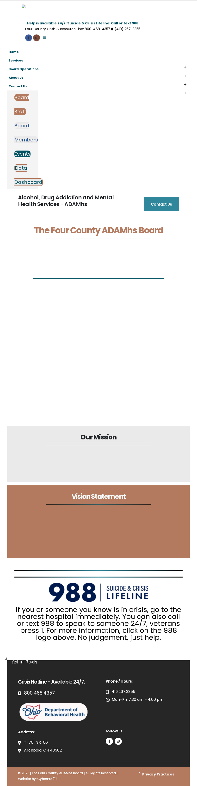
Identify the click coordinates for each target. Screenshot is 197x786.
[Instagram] (36, 37)
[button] (185, 67)
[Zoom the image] (54, 704)
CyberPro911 (47, 779)
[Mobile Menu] (44, 38)
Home (14, 52)
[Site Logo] (52, 12)
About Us (16, 78)
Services (16, 60)
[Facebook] (28, 37)
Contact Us (18, 86)
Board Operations (24, 69)
